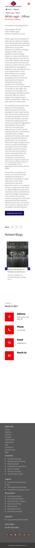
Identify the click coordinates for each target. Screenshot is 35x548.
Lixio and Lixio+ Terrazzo (16, 501)
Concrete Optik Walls (15, 499)
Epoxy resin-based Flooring (17, 519)
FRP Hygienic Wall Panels (16, 487)
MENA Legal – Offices (13, 13)
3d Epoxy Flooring (14, 459)
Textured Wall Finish (15, 474)
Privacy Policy (10, 450)
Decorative (9, 19)
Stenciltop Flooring (14, 511)
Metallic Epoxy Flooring (16, 461)
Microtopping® (13, 464)
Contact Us (9, 447)
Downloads (9, 442)
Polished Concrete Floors (16, 466)
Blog (7, 452)
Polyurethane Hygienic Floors (18, 490)
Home (9, 9)
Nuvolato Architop (14, 504)
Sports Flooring (13, 469)
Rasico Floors (12, 506)
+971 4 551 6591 (21, 330)
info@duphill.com (21, 343)
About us (8, 432)
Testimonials (10, 439)
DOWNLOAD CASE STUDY (14, 213)
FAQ (6, 445)
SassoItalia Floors (14, 509)
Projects (16, 9)
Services (8, 434)
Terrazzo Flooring (14, 471)
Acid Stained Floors (14, 496)
